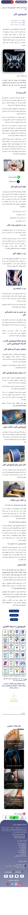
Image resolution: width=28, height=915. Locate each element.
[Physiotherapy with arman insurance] (17, 664)
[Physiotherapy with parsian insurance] (17, 672)
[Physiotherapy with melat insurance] (17, 648)
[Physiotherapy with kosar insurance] (5, 632)
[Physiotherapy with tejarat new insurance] (11, 656)
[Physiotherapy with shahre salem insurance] (22, 664)
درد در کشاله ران (16, 679)
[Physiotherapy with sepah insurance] (5, 640)
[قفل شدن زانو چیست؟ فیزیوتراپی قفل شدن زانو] (14, 779)
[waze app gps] (6, 876)
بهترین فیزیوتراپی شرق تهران (19, 836)
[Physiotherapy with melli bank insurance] (11, 664)
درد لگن (10, 679)
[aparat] (16, 884)
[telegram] (12, 884)
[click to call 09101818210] (13, 871)
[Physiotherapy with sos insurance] (5, 648)
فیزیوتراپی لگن (11, 8)
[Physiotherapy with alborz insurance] (5, 672)
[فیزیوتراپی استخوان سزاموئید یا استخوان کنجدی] (14, 739)
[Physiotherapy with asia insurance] (22, 632)
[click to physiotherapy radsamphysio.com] (26, 836)
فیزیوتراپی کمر (22, 847)
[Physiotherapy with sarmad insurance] (22, 656)
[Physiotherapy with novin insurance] (5, 664)
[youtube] (8, 884)
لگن (14, 680)
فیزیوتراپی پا (23, 849)
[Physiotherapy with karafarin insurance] (11, 640)
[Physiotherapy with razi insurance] (5, 656)
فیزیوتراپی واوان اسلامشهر (19, 837)
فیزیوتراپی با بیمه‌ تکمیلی (14, 626)
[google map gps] (11, 876)
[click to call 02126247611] (14, 817)
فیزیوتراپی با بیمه (21, 843)
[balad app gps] (16, 876)
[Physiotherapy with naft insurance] (17, 640)
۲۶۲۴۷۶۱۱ (18, 872)
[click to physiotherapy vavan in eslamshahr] (26, 837)
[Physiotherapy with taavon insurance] (22, 648)
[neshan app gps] (22, 876)
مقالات (17, 8)
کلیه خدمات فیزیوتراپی (20, 856)
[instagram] (22, 817)
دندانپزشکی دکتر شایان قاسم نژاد (18, 834)
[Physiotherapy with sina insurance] (11, 672)
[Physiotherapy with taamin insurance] (17, 632)
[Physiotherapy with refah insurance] (11, 648)
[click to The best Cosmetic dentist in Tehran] (26, 834)
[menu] (5, 817)
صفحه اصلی (24, 8)
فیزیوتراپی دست (22, 850)
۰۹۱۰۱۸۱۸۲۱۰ (8, 872)
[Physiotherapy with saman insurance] (17, 656)
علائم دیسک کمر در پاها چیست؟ (14, 766)
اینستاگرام (8, 602)
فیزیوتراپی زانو (22, 852)
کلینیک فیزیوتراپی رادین (20, 824)
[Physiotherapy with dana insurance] (22, 672)
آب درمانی (23, 854)
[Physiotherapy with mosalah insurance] (11, 632)
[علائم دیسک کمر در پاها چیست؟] (14, 759)
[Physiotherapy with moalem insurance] (22, 640)
